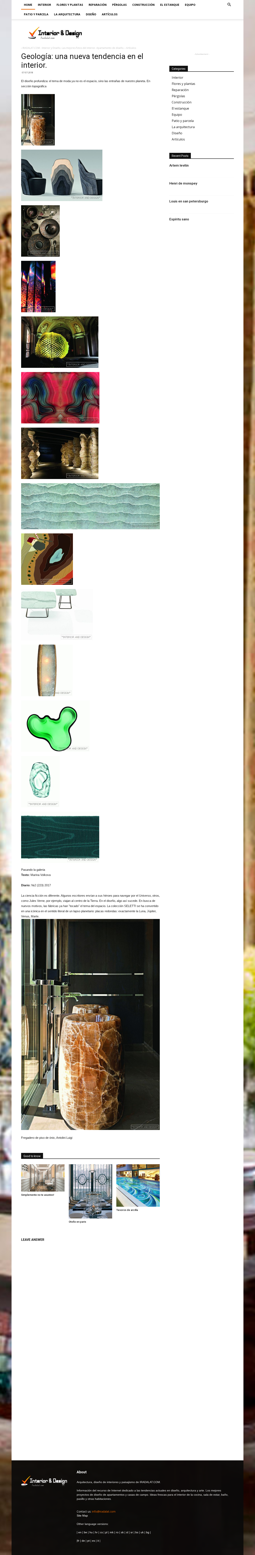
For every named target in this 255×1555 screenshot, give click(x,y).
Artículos (110, 14)
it (98, 1540)
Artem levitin (179, 165)
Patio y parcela (36, 14)
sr (131, 1532)
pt (88, 1540)
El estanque (169, 5)
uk (142, 1532)
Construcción (143, 5)
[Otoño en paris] (90, 1191)
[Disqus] (90, 1294)
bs (136, 1532)
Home (28, 5)
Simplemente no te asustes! (37, 1194)
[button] (229, 5)
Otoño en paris (77, 1221)
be (85, 1532)
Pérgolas (119, 5)
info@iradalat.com (104, 1511)
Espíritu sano (179, 219)
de (84, 1540)
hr (96, 1532)
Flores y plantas (70, 5)
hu (91, 1532)
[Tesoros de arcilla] (138, 1185)
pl (106, 1532)
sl (127, 1532)
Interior (44, 5)
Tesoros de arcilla (127, 1209)
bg (147, 1532)
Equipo (190, 5)
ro (117, 1532)
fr (78, 1540)
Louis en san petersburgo (188, 201)
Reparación (98, 5)
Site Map (82, 1515)
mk (112, 1532)
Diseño (91, 14)
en (79, 1532)
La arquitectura (67, 14)
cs (101, 1532)
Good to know (32, 1156)
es (93, 1540)
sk (122, 1532)
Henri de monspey (183, 183)
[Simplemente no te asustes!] (43, 1178)
